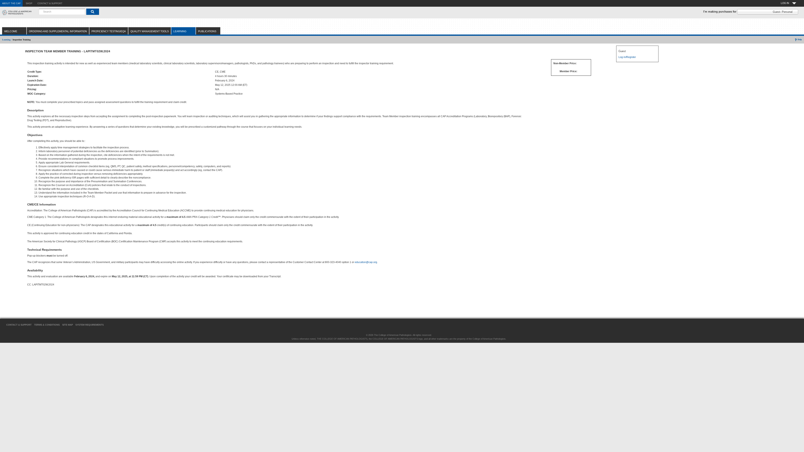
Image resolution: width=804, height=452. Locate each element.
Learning (179, 31)
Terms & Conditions (47, 325)
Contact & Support (19, 325)
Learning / (7, 40)
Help (800, 39)
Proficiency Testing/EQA (108, 31)
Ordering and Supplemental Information (58, 31)
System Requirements (89, 325)
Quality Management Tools (149, 31)
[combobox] (62, 12)
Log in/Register (627, 57)
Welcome (10, 31)
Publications (207, 31)
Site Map (67, 325)
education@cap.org (366, 262)
